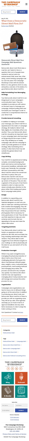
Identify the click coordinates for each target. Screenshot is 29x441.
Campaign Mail (21, 341)
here (21, 312)
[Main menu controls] (26, 4)
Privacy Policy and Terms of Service (14, 434)
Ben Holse (5, 26)
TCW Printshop (14, 420)
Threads (20, 368)
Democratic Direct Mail (10, 352)
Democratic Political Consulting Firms (14, 356)
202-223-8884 (14, 431)
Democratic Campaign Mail (11, 348)
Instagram (12, 368)
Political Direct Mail (8, 333)
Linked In (16, 368)
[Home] (11, 4)
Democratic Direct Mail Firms (11, 345)
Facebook (8, 368)
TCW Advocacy (14, 417)
